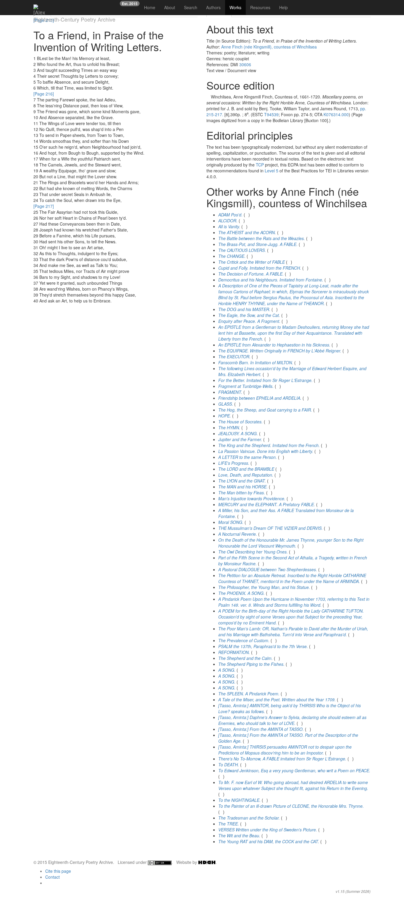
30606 (245, 64)
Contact (52, 877)
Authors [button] (213, 7)
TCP (260, 165)
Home (149, 7)
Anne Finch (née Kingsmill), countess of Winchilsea (269, 47)
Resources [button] (260, 7)
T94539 (271, 114)
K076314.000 (336, 114)
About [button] (169, 7)
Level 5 (271, 171)
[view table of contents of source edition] (208, 97)
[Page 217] (43, 206)
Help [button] (283, 7)
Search (190, 7)
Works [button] (235, 7)
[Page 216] (43, 94)
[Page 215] (43, 20)
